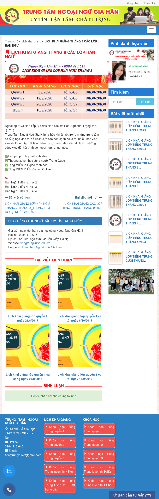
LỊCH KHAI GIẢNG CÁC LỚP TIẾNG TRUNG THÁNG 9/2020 (81, 205)
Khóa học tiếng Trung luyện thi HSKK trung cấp (60, 485)
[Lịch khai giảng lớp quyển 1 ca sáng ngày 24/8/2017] (28, 345)
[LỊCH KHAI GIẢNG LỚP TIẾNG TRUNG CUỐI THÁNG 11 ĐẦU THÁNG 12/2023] (115, 257)
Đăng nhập (133, 3)
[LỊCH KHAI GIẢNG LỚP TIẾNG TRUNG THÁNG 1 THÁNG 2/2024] (115, 220)
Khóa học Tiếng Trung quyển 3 (99, 456)
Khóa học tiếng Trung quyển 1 (60, 429)
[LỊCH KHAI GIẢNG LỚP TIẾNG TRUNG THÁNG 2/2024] (115, 201)
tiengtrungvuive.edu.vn (35, 243)
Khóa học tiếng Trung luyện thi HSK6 (99, 483)
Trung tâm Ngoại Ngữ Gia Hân (42, 247)
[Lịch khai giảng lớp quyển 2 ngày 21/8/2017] (28, 287)
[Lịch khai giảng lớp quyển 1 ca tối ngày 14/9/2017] (79, 345)
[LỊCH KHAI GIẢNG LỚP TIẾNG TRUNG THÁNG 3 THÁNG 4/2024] (115, 164)
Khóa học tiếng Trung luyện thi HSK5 (60, 469)
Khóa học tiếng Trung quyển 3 (60, 456)
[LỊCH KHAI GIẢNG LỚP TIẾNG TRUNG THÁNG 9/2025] (115, 127)
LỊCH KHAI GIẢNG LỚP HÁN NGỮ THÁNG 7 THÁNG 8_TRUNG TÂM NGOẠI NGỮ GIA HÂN (27, 207)
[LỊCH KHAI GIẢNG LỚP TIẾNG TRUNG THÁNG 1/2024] (115, 238)
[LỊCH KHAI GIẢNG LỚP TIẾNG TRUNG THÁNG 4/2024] (115, 145)
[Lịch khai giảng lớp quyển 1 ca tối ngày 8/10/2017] (79, 287)
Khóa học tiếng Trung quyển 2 (60, 442)
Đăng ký (149, 3)
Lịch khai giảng (31, 41)
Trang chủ (11, 41)
